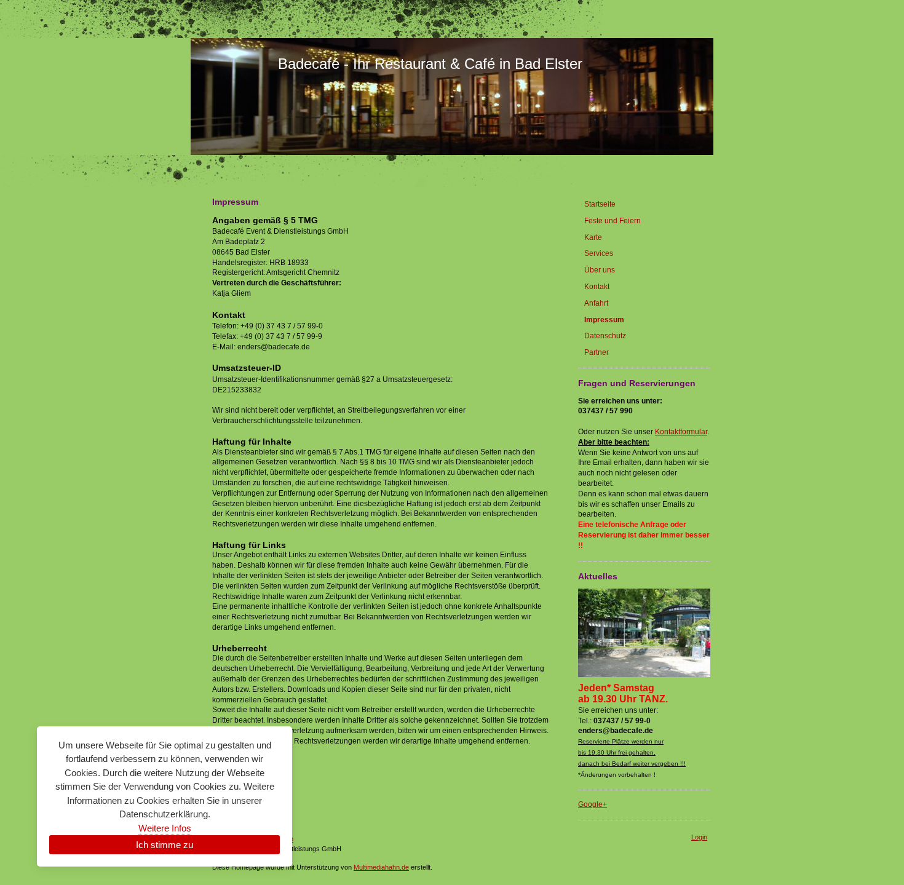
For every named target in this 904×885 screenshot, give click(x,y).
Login (699, 837)
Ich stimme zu (164, 844)
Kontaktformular (681, 431)
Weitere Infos (164, 828)
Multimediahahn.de (381, 867)
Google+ (592, 804)
